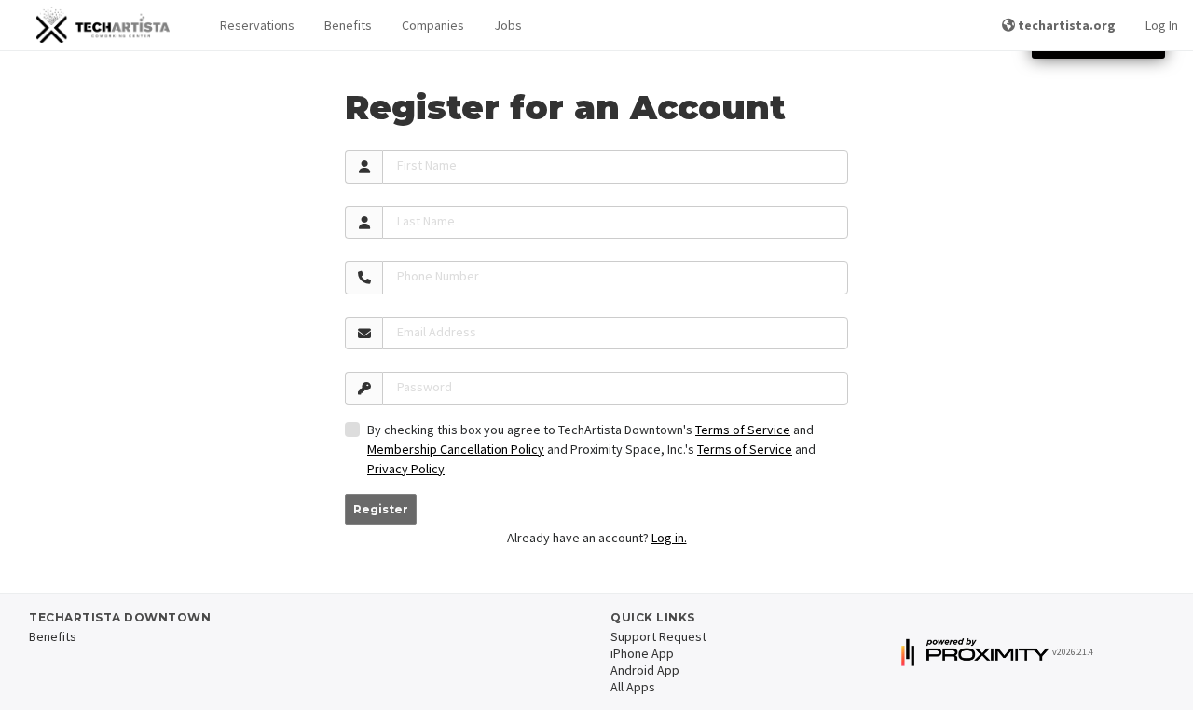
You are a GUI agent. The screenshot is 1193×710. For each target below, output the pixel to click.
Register (380, 509)
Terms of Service (742, 429)
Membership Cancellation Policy (455, 449)
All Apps (632, 686)
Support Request (658, 636)
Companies (433, 25)
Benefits (348, 25)
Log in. (669, 537)
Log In (1161, 25)
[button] (257, 25)
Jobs (508, 25)
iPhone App (642, 653)
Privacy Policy (406, 468)
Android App (644, 670)
